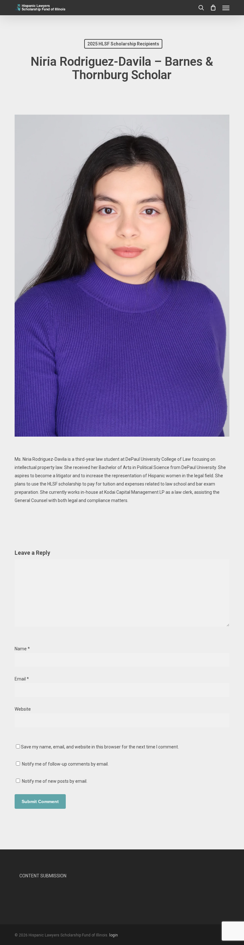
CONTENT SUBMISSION (42, 875)
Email (22, 678)
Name (22, 648)
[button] (225, 7)
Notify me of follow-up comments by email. (65, 764)
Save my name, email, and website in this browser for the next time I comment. (100, 746)
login (113, 935)
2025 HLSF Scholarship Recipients (123, 43)
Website (23, 709)
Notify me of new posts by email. (54, 781)
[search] (201, 7)
